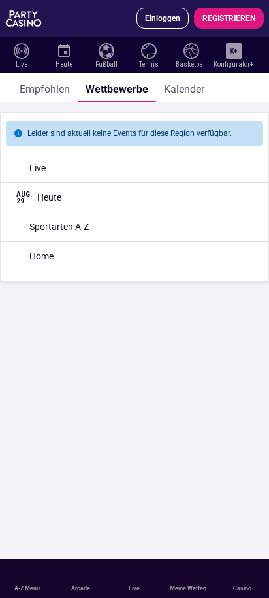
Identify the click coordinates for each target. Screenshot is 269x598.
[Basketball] (191, 49)
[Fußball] (106, 49)
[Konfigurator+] (233, 49)
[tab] (45, 87)
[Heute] (63, 49)
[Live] (21, 49)
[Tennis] (148, 49)
